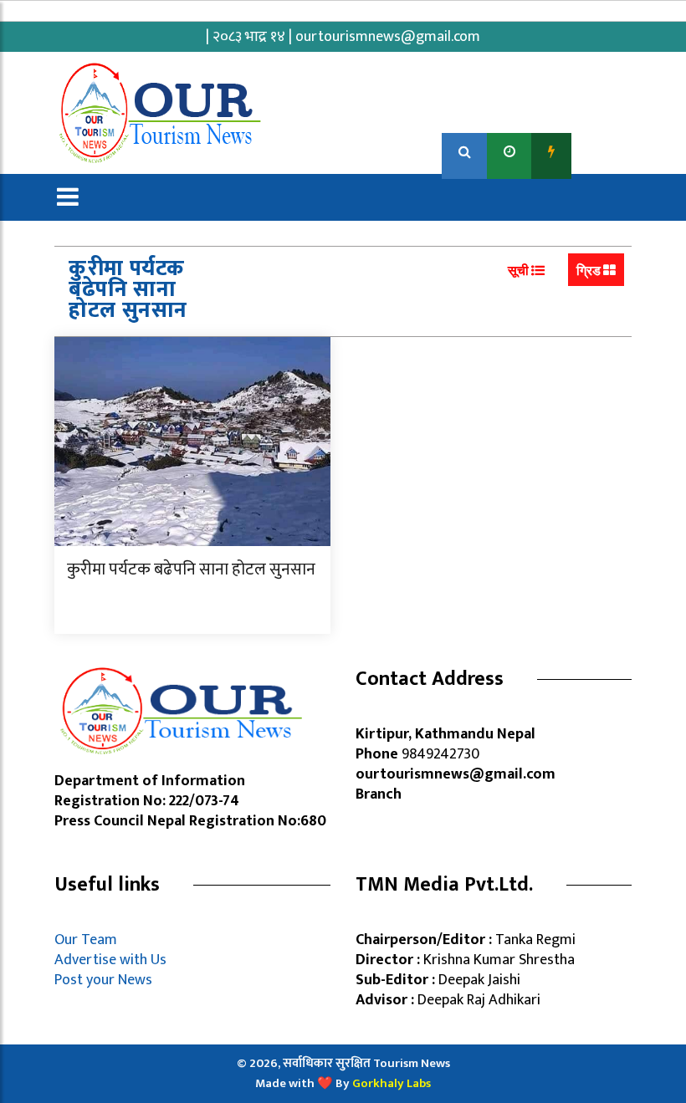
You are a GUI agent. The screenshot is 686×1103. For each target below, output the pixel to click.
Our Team (89, 939)
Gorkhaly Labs (391, 1083)
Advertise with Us (110, 960)
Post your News (103, 980)
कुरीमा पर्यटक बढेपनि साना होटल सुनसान (191, 569)
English (602, 152)
